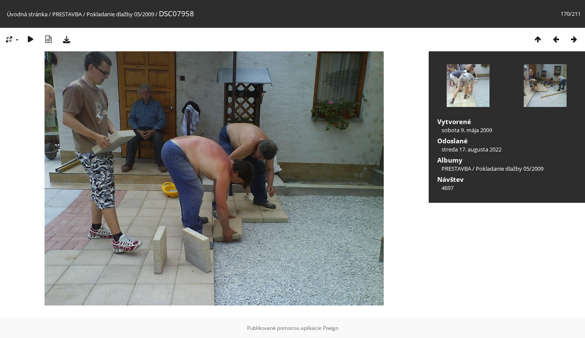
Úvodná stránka (27, 14)
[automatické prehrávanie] (30, 39)
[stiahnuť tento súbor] (66, 39)
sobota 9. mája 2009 (467, 130)
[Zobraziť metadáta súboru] (48, 39)
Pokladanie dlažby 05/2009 (120, 14)
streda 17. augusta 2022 (471, 149)
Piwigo (330, 328)
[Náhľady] (538, 39)
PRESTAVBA (67, 14)
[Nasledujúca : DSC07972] (574, 39)
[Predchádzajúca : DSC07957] (556, 39)
